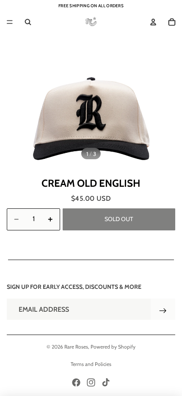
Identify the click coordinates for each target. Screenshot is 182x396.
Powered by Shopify (113, 346)
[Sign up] (163, 311)
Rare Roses (76, 346)
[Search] (28, 22)
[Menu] (9, 22)
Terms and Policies (91, 364)
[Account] (153, 22)
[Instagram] (91, 382)
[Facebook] (76, 382)
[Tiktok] (106, 382)
